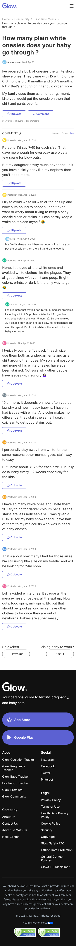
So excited (10, 647)
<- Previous (16, 653)
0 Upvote (16, 295)
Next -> (60, 653)
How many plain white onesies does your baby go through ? (34, 25)
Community (21, 19)
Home (6, 19)
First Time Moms (45, 19)
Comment (42, 113)
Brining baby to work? (56, 647)
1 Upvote (16, 113)
